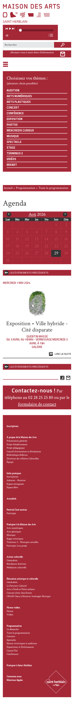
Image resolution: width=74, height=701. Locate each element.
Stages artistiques (15, 538)
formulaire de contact (37, 404)
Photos (12, 124)
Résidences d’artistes (16, 564)
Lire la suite (63, 354)
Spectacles (11, 640)
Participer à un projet (17, 545)
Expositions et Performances (20, 647)
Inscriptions (12, 426)
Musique (13, 136)
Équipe (10, 462)
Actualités (11, 498)
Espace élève (12, 487)
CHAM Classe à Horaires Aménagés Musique (28, 596)
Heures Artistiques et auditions (22, 643)
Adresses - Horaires (16, 480)
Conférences (12, 654)
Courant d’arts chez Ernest (19, 593)
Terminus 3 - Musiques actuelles (22, 542)
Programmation (25, 188)
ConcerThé (12, 650)
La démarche (13, 629)
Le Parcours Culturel (17, 586)
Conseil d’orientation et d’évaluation (24, 451)
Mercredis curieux (20, 130)
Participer (11, 513)
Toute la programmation (18, 633)
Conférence (15, 113)
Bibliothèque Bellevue (17, 455)
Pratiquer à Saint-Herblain (19, 665)
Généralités (12, 560)
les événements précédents (29, 272)
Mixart (12, 164)
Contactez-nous (14, 676)
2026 (37, 214)
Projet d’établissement (17, 444)
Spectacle (14, 141)
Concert (13, 107)
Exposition (14, 119)
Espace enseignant (15, 484)
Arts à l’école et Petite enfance (21, 589)
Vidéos (11, 159)
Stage (11, 147)
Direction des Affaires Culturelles (23, 458)
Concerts (11, 636)
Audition (13, 90)
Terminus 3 (15, 153)
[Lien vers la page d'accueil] (37, 13)
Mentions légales (15, 680)
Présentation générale (17, 441)
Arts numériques (19, 96)
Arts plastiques (19, 101)
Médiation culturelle (16, 567)
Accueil (8, 188)
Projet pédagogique (16, 448)
